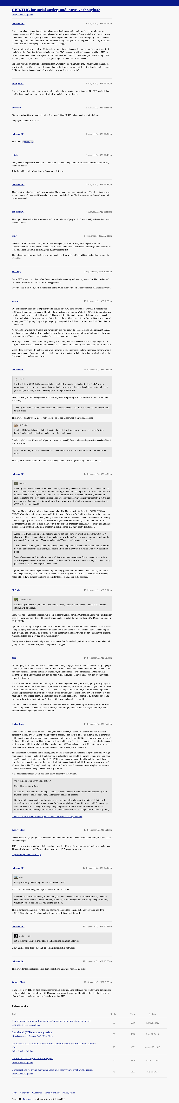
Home (14, 1093)
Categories (25, 1093)
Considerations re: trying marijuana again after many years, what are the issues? (52, 1069)
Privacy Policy (68, 1093)
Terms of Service (52, 1093)
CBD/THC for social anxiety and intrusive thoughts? (56, 10)
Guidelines (37, 1093)
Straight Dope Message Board (14, 3)
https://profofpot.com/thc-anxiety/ (26, 854)
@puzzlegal (28, 142)
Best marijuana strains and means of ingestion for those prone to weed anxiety (51, 1021)
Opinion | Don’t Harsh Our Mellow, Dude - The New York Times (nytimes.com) (47, 816)
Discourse (27, 1099)
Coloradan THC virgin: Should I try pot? (32, 1058)
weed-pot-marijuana (32, 1025)
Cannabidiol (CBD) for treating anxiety (32, 1032)
